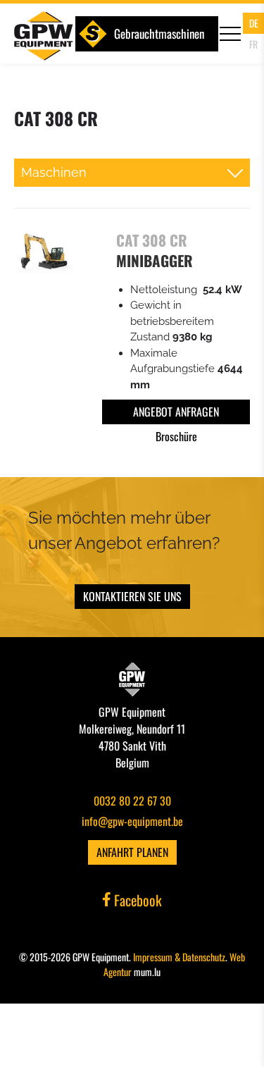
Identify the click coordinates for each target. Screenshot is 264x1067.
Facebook (136, 900)
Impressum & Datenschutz (179, 956)
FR (253, 44)
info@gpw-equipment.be (132, 821)
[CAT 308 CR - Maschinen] (44, 251)
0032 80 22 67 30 (132, 800)
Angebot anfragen (176, 411)
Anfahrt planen (132, 852)
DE (253, 23)
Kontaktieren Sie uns (132, 596)
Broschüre (176, 436)
